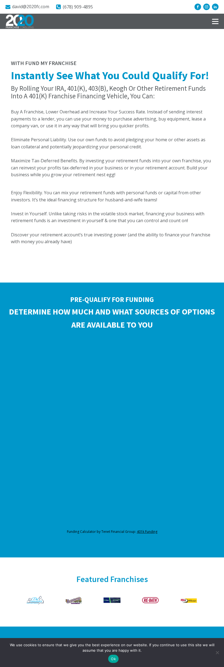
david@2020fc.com (30, 7)
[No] (217, 652)
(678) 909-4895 (78, 7)
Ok (113, 659)
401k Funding (147, 531)
